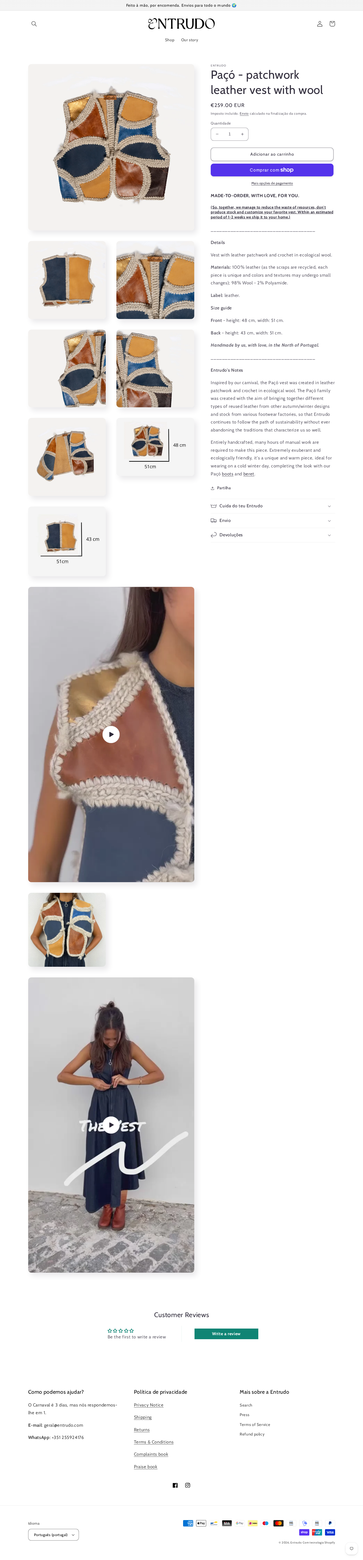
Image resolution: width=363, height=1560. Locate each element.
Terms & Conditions (154, 1442)
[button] (34, 24)
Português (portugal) (51, 1535)
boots (227, 473)
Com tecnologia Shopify (319, 1542)
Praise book (146, 1466)
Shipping (143, 1417)
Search (246, 1405)
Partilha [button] (224, 488)
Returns (142, 1429)
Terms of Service (255, 1424)
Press (244, 1414)
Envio (244, 113)
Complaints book (151, 1454)
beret (248, 473)
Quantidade (221, 123)
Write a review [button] (226, 1333)
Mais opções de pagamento (272, 183)
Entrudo (296, 1542)
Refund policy (252, 1434)
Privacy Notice (149, 1405)
